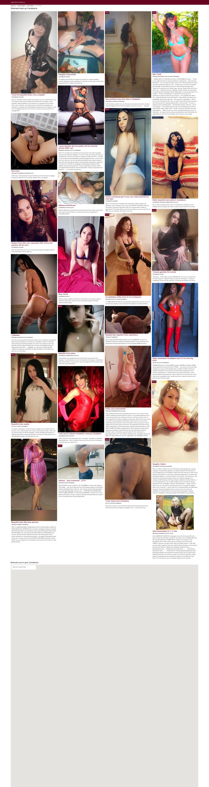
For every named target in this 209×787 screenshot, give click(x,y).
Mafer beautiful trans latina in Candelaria (169, 200)
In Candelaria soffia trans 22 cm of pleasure (123, 297)
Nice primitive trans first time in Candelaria (123, 99)
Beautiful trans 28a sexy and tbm (25, 522)
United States (21, 5)
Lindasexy (16, 335)
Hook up (13, 5)
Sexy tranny (63, 294)
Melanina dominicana (67, 205)
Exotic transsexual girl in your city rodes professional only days (127, 198)
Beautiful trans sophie (20, 424)
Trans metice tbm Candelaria (117, 501)
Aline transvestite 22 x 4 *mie (165, 531)
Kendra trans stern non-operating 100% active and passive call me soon (32, 244)
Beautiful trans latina (67, 353)
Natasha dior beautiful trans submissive (122, 335)
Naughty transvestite (67, 75)
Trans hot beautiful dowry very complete (28, 95)
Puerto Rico (30, 5)
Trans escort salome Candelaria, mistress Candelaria (80, 434)
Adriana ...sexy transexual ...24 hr (72, 481)
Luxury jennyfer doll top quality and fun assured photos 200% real (78, 147)
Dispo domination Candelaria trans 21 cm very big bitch (173, 359)
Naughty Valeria (159, 464)
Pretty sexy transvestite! (115, 409)
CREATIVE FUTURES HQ (18, 2)
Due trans (15, 171)
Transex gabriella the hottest (164, 272)
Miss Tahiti (157, 74)
